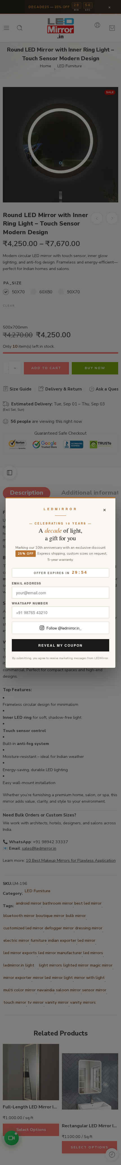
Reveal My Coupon (60, 645)
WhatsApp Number (30, 603)
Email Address (26, 583)
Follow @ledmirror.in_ (63, 628)
